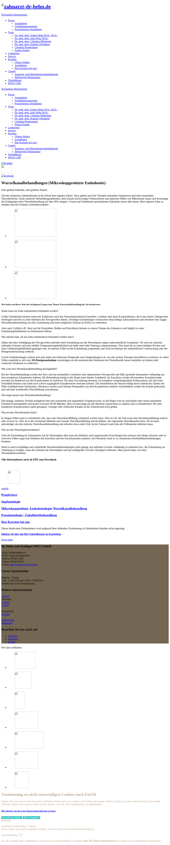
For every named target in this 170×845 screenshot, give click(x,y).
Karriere (5, 602)
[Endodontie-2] (35, 298)
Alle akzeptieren (31, 817)
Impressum (7, 623)
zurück (4, 488)
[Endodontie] (35, 235)
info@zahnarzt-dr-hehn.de (24, 564)
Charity (5, 605)
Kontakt (5, 614)
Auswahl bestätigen (11, 817)
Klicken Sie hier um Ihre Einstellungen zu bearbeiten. (31, 534)
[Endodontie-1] (35, 266)
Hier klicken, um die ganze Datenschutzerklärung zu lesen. (28, 811)
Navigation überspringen (14, 14)
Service (5, 596)
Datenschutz (7, 620)
